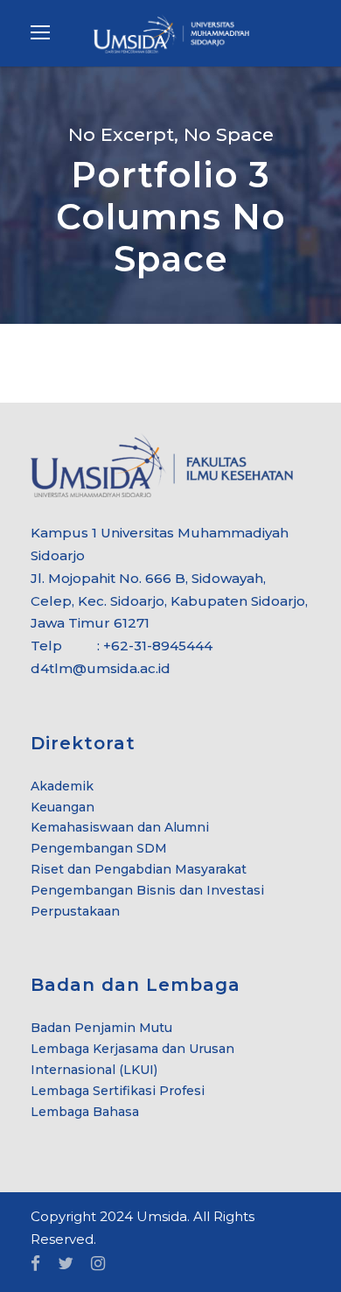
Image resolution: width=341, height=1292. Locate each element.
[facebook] (35, 1264)
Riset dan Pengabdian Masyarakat (139, 869)
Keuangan (62, 807)
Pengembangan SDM (99, 848)
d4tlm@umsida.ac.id (100, 668)
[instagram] (98, 1264)
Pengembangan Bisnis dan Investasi (147, 890)
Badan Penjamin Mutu (101, 1028)
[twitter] (65, 1264)
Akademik (62, 786)
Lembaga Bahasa (85, 1112)
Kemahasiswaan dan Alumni (120, 827)
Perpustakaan (75, 911)
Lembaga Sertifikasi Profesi (118, 1091)
